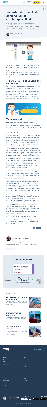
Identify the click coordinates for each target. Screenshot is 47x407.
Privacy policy (5, 382)
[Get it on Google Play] (43, 399)
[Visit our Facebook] (22, 399)
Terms (4, 387)
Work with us (5, 361)
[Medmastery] (5, 2)
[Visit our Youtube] (30, 399)
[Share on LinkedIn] (39, 228)
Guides (25, 366)
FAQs (25, 378)
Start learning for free (29, 111)
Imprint (4, 378)
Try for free (36, 2)
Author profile (11, 248)
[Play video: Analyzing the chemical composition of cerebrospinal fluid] (23, 52)
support (38, 349)
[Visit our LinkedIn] (27, 399)
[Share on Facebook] (37, 228)
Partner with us (6, 364)
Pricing (25, 371)
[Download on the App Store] (36, 399)
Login (29, 2)
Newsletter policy (6, 380)
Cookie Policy (5, 385)
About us (4, 357)
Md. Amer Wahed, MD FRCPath (16, 33)
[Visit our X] (24, 399)
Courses (25, 357)
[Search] (24, 2)
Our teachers (5, 359)
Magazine (26, 359)
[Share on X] (34, 228)
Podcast (25, 361)
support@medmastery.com (29, 382)
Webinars (25, 364)
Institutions (26, 368)
